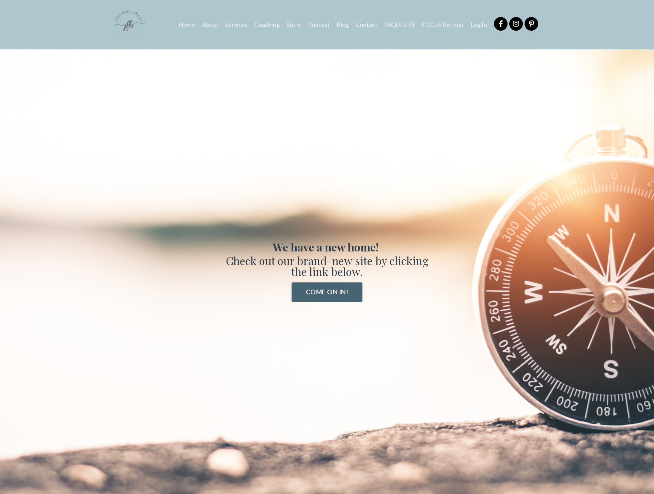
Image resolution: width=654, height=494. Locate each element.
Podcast (319, 24)
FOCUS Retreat (443, 24)
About (210, 24)
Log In (478, 24)
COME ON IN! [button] (327, 292)
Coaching (267, 24)
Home (186, 24)
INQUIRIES (399, 24)
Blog (343, 24)
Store (293, 24)
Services (236, 24)
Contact (366, 24)
